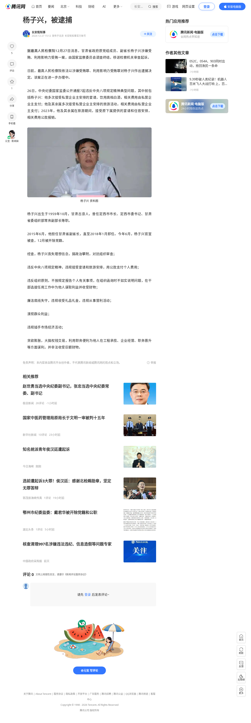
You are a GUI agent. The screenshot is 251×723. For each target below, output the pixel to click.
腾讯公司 (84, 710)
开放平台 (82, 694)
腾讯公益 (118, 694)
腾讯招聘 (106, 694)
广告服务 (94, 694)
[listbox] (89, 468)
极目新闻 (28, 403)
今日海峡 (28, 466)
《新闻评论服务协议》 (75, 574)
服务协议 (58, 694)
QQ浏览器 (131, 694)
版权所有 (94, 710)
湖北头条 (28, 529)
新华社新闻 (29, 434)
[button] (217, 34)
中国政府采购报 (32, 561)
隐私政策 (70, 694)
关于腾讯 (28, 694)
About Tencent (43, 694)
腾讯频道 (143, 694)
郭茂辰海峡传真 (32, 498)
